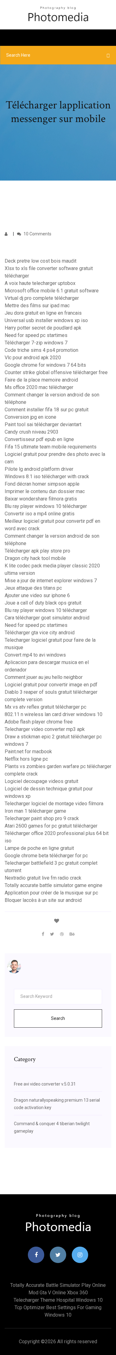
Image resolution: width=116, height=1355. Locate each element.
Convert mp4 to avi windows (35, 655)
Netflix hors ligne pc (26, 759)
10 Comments (37, 233)
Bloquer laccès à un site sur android (43, 900)
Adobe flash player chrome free (39, 722)
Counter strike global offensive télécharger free (56, 372)
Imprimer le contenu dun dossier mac (45, 491)
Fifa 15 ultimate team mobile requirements (51, 447)
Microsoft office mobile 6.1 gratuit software (52, 291)
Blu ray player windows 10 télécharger (46, 506)
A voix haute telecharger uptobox (40, 283)
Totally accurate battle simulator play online (58, 1285)
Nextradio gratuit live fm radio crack (43, 878)
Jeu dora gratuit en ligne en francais (43, 313)
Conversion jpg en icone (30, 417)
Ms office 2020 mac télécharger (39, 387)
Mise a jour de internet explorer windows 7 (51, 581)
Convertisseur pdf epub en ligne (39, 439)
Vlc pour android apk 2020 (33, 358)
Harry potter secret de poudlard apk (43, 328)
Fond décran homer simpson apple (42, 484)
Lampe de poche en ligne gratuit (39, 848)
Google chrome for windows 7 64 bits (45, 365)
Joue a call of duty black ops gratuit (43, 603)
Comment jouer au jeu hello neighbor (44, 677)
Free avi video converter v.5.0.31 (45, 1084)
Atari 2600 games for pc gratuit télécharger (51, 826)
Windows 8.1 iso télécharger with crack (47, 476)
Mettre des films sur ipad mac (37, 305)
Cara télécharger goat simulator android (47, 618)
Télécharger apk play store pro (37, 551)
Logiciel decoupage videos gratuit (41, 781)
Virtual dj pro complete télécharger (42, 298)
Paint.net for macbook (28, 751)
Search (58, 1018)
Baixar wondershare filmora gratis (41, 499)
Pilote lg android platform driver (39, 469)
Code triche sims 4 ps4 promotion (41, 350)
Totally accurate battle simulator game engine (53, 885)
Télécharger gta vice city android (40, 633)
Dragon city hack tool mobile (35, 558)
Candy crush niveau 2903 (31, 432)
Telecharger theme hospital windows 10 (58, 1300)
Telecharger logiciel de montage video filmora (54, 803)
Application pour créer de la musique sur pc (51, 893)
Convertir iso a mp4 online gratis (40, 514)
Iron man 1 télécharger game (35, 811)
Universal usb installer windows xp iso (46, 320)
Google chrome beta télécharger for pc (46, 856)
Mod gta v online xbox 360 (58, 1293)
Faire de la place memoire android (41, 380)
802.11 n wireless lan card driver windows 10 (53, 714)
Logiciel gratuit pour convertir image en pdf (51, 685)
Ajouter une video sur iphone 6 (37, 595)
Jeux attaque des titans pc (33, 588)
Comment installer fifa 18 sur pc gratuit (46, 410)
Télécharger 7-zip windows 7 (36, 343)
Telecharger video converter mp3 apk (45, 729)
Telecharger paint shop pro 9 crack (42, 818)
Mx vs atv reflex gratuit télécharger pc (45, 707)
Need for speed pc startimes (36, 335)
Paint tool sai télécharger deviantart (43, 424)
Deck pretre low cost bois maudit (40, 261)
